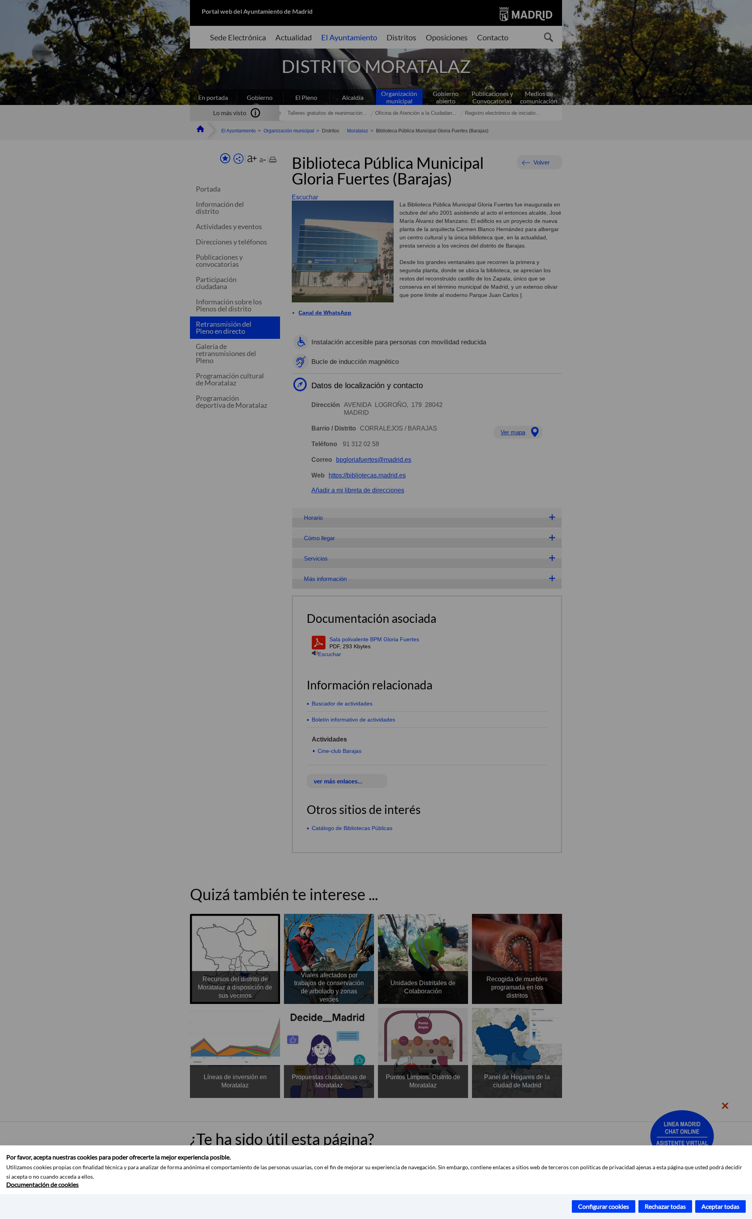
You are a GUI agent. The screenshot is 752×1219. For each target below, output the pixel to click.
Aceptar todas (720, 1206)
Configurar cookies (603, 1206)
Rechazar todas (665, 1206)
